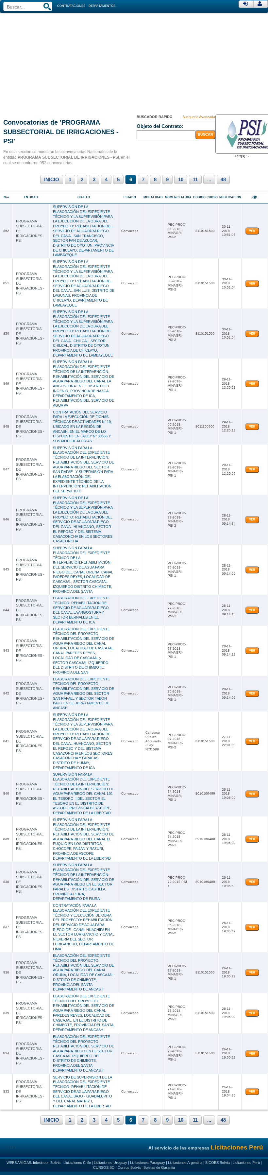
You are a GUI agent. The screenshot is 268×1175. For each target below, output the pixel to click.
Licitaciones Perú (246, 1163)
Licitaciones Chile (77, 1163)
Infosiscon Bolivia (46, 1163)
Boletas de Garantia (159, 1167)
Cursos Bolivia (129, 1167)
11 (195, 179)
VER (252, 231)
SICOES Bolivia (217, 1163)
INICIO (51, 179)
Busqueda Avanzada (198, 117)
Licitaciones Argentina (185, 1163)
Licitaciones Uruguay (110, 1163)
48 (223, 179)
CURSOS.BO (104, 1167)
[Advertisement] (134, 62)
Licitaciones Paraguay (147, 1163)
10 (180, 179)
